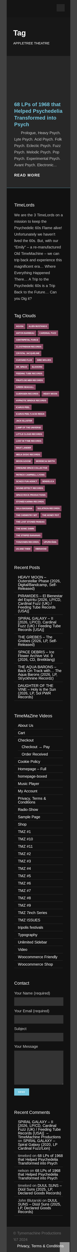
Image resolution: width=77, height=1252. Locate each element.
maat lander (23, 448)
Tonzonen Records (27, 542)
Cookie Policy (29, 761)
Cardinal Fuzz (47, 333)
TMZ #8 (24, 898)
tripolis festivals (30, 927)
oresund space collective (31, 468)
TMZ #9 (24, 905)
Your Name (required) (32, 993)
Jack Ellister (24, 421)
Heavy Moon (50, 394)
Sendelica (48, 481)
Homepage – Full (32, 769)
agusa (20, 326)
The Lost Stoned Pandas (30, 522)
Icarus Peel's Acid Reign (30, 414)
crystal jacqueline (27, 353)
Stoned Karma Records (30, 501)
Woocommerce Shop (35, 964)
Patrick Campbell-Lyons (30, 475)
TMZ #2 (24, 854)
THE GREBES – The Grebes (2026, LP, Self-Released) (37, 641)
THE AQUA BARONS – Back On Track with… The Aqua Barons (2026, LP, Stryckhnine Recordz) (39, 672)
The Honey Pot (50, 515)
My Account (27, 791)
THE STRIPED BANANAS (28, 535)
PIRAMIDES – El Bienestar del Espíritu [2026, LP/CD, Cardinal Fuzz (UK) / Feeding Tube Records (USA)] (40, 603)
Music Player (28, 784)
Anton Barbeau (25, 333)
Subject (20, 1029)
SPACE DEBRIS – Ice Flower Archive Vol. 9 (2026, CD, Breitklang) (36, 656)
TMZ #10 (25, 839)
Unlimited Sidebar (32, 942)
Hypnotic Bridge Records (31, 400)
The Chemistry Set (26, 515)
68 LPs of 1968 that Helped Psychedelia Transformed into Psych (40, 1159)
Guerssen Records (27, 394)
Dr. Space (21, 367)
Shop (22, 824)
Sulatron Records (48, 508)
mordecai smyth (45, 461)
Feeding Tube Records (29, 373)
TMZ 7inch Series (32, 913)
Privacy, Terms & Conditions (32, 800)
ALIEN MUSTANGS (38, 326)
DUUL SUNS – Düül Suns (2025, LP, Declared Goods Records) (40, 1189)
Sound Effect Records (29, 488)
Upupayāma (50, 542)
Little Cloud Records (29, 434)
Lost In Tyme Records (28, 441)
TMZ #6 (24, 883)
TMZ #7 (24, 891)
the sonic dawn (25, 528)
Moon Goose (23, 461)
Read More (27, 175)
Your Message (26, 1046)
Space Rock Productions (30, 495)
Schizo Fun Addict (26, 481)
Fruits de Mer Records (29, 380)
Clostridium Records (28, 347)
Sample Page (29, 817)
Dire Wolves (44, 360)
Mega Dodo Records (28, 454)
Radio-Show (28, 809)
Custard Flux (24, 360)
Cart (21, 733)
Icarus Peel (23, 407)
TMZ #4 (24, 868)
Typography (27, 935)
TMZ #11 (25, 846)
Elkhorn (37, 367)
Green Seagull (25, 387)
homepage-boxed (32, 776)
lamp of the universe (28, 427)
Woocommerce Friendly (37, 957)
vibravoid (41, 549)
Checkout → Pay (36, 747)
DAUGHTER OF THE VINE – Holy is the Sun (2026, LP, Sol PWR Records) (37, 691)
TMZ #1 (24, 832)
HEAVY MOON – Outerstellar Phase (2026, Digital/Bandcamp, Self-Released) (39, 583)
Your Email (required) (31, 1011)
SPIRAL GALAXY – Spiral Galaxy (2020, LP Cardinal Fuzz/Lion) (37, 1144)
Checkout (26, 740)
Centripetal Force (27, 340)
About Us (25, 725)
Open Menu (61, 8)
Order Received (35, 754)
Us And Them (23, 549)
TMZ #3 (24, 861)
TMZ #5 (24, 876)
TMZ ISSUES (29, 920)
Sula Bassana (24, 508)
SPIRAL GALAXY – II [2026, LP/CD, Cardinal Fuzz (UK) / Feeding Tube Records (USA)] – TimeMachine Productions (39, 1129)
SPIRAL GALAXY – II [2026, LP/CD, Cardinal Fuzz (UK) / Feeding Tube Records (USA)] (39, 624)
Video (22, 949)
